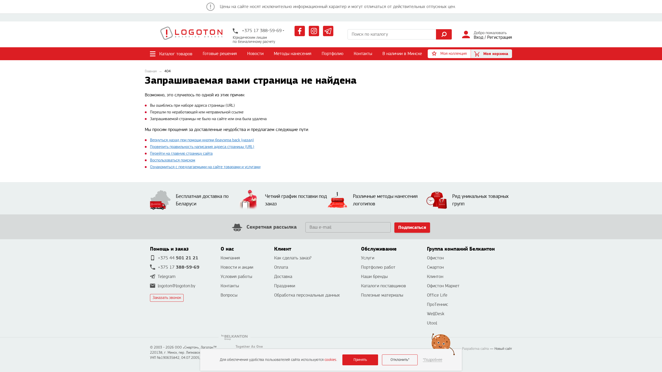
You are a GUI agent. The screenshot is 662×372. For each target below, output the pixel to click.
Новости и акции (237, 267)
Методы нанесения (292, 53)
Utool (432, 323)
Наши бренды (374, 276)
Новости (255, 53)
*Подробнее (432, 360)
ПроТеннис (437, 304)
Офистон (435, 257)
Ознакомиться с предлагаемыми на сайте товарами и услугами (205, 167)
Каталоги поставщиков (383, 285)
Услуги (367, 257)
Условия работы (236, 276)
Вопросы (229, 295)
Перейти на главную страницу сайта (181, 153)
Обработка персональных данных (307, 295)
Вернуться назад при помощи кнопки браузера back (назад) (202, 140)
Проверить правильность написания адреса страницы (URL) (202, 147)
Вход (478, 37)
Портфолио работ (378, 267)
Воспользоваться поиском (172, 160)
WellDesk (435, 313)
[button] (449, 53)
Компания (230, 257)
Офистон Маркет (443, 285)
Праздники (284, 285)
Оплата (281, 267)
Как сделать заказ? (292, 257)
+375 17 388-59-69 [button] (261, 30)
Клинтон (435, 276)
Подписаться (412, 227)
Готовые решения (220, 53)
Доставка (283, 276)
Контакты (363, 53)
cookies (330, 360)
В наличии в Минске (402, 53)
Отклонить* (399, 360)
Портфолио (332, 53)
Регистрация (499, 37)
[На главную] (191, 34)
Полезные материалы (382, 295)
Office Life (437, 295)
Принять (360, 360)
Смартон (435, 267)
